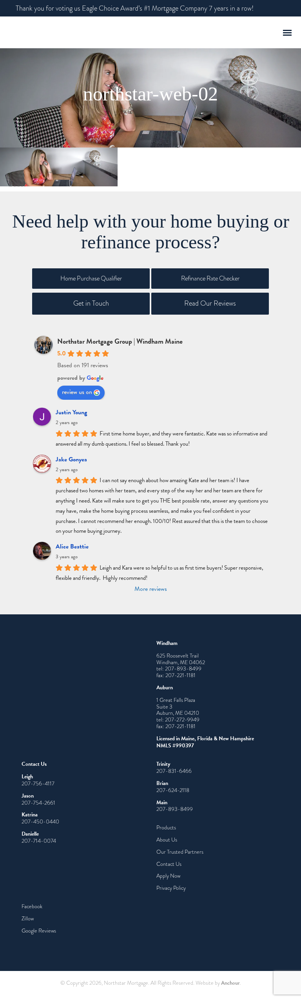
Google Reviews (39, 930)
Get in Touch (91, 303)
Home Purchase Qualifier (91, 278)
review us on (77, 392)
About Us (166, 839)
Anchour (230, 983)
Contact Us (168, 864)
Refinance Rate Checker (210, 278)
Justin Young (71, 412)
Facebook (32, 906)
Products (166, 827)
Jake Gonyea (71, 459)
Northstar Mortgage (80, 32)
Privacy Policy (171, 888)
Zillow (28, 918)
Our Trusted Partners (179, 852)
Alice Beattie (72, 546)
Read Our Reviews (210, 303)
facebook (275, 8)
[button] (287, 32)
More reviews (150, 589)
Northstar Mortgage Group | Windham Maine (120, 341)
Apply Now (168, 876)
